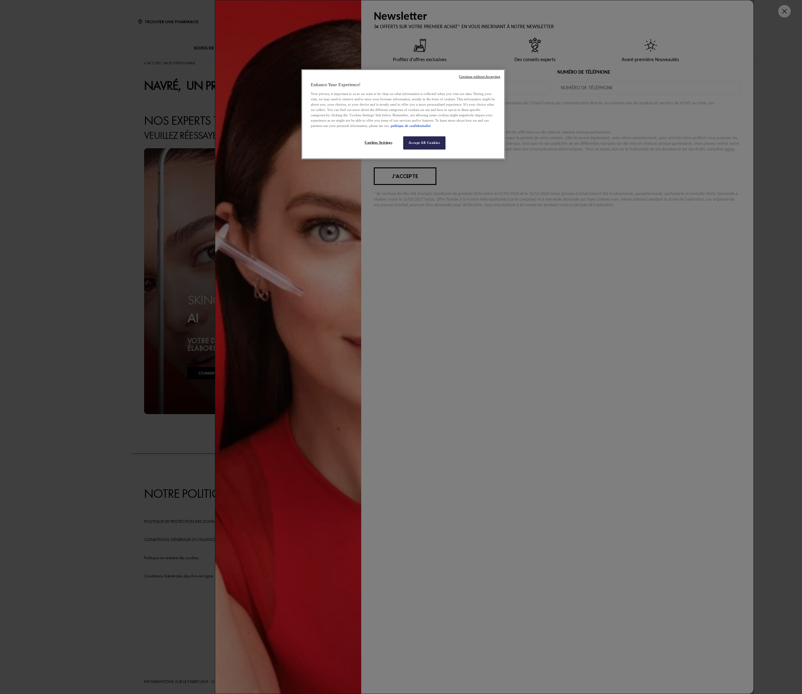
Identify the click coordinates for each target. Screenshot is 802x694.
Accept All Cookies (424, 143)
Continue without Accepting (479, 76)
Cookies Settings (378, 142)
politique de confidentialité (411, 126)
